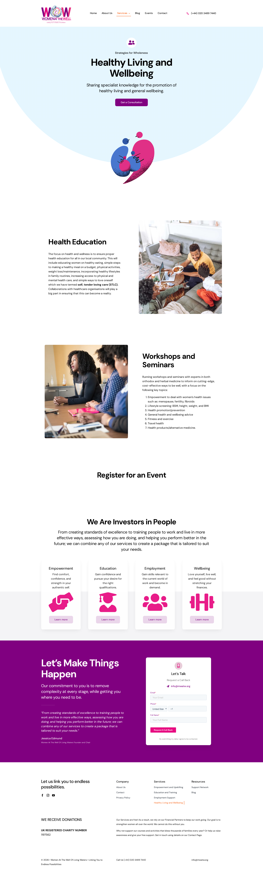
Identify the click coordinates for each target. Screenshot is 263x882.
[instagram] (48, 795)
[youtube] (53, 795)
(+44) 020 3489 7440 (203, 13)
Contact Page (195, 835)
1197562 (46, 834)
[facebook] (42, 795)
